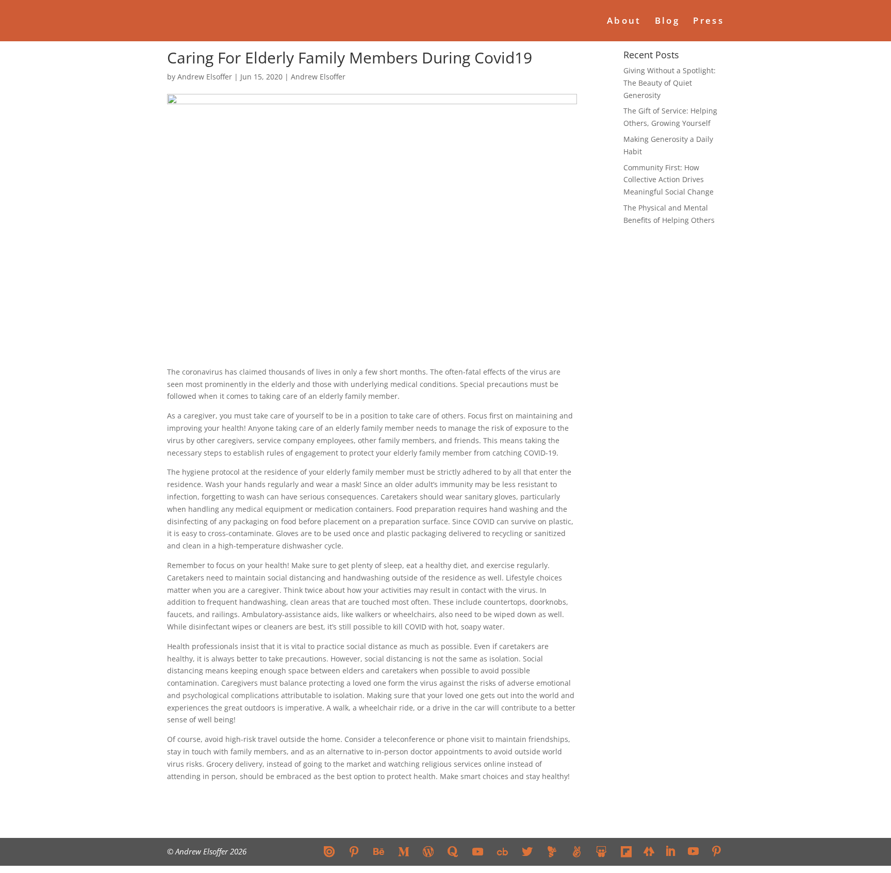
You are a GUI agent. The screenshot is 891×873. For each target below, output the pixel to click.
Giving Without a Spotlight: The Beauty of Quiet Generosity (669, 83)
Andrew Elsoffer (204, 77)
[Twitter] (527, 851)
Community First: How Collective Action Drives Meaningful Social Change (668, 180)
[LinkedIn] (670, 852)
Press (708, 21)
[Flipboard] (626, 851)
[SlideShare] (601, 851)
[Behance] (378, 851)
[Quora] (452, 851)
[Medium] (403, 851)
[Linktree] (649, 851)
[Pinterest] (353, 851)
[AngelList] (576, 851)
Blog (667, 21)
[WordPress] (428, 851)
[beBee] (551, 851)
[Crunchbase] (502, 851)
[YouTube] (477, 851)
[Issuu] (329, 851)
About (624, 21)
